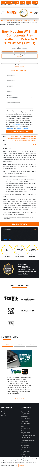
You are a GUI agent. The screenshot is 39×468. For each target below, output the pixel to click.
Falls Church (24, 421)
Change (34, 229)
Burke (22, 426)
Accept (22, 465)
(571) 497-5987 (25, 423)
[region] (19, 271)
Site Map (3, 415)
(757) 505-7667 (25, 413)
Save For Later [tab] (19, 65)
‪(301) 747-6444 (25, 418)
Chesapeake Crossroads (28, 440)
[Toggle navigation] (2, 12)
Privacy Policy (10, 128)
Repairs (3, 412)
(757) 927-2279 (25, 442)
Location (9, 95)
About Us (4, 413)
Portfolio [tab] (19, 344)
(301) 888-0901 (25, 433)
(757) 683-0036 (25, 452)
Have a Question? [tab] (19, 60)
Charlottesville (25, 445)
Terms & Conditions (22, 128)
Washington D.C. (25, 416)
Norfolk (23, 454)
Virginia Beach (25, 412)
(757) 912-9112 (25, 437)
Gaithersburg (24, 431)
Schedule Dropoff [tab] (19, 55)
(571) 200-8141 (25, 428)
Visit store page (7, 239)
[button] (19, 373)
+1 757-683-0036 (16, 124)
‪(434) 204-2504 (25, 447)
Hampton (23, 450)
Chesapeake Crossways (28, 435)
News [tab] (7, 344)
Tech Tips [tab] (31, 344)
